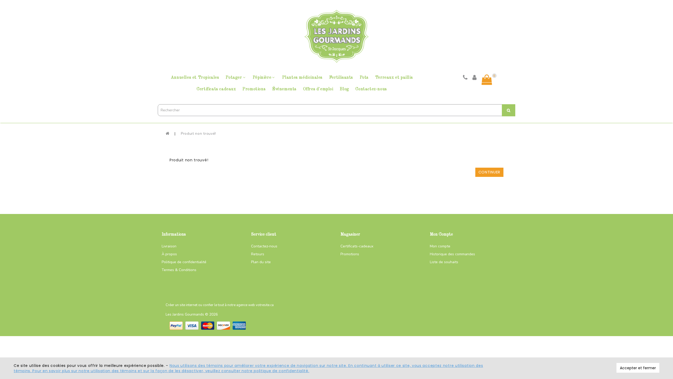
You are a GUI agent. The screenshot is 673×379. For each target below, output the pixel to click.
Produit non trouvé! (198, 133)
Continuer (489, 172)
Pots (364, 78)
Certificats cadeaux (216, 89)
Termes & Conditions (179, 269)
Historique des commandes (452, 254)
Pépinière (262, 78)
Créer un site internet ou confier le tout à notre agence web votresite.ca (220, 305)
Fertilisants (341, 78)
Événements (284, 89)
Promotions (254, 89)
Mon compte (440, 246)
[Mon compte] (474, 78)
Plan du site (261, 262)
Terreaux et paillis (394, 78)
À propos (169, 254)
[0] (487, 79)
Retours (257, 254)
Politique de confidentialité (184, 262)
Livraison (169, 246)
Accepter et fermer (638, 368)
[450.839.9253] (465, 78)
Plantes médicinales (302, 78)
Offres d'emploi (318, 89)
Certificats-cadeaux (356, 246)
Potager (234, 78)
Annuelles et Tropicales (195, 78)
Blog (344, 89)
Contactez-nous (371, 89)
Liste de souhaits (444, 262)
